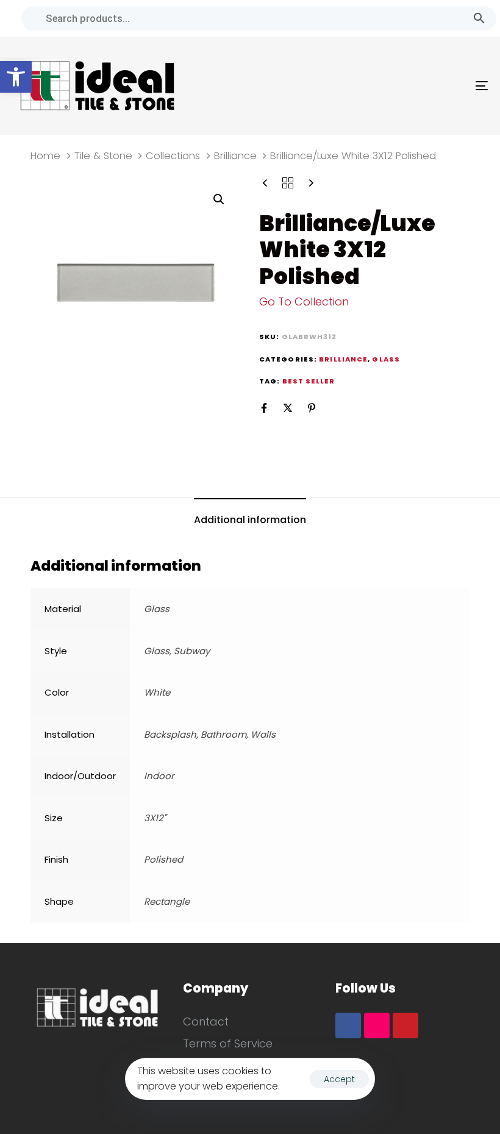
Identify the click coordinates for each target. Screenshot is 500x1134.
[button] (16, 77)
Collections (173, 156)
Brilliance (235, 156)
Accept (339, 1079)
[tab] (250, 520)
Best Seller (308, 381)
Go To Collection (304, 301)
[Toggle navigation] (408, 86)
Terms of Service (228, 1043)
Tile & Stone (103, 156)
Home (45, 156)
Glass (386, 359)
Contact (206, 1021)
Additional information (250, 520)
